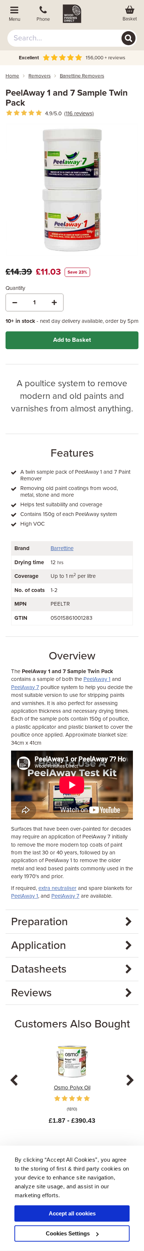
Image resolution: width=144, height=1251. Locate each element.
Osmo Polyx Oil (72, 1087)
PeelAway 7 (25, 687)
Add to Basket (72, 340)
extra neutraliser (57, 888)
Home (12, 76)
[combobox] (72, 38)
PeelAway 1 (96, 679)
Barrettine (62, 548)
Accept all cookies (72, 1213)
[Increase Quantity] (54, 302)
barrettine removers (82, 76)
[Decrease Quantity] (15, 302)
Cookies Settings (68, 1233)
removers (39, 76)
